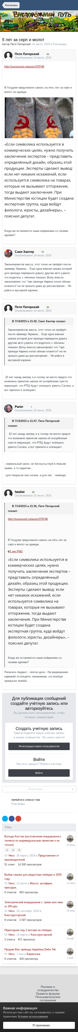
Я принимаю (40, 1025)
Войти (39, 773)
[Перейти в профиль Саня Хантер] (8, 253)
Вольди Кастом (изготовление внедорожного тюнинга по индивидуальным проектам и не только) (32, 840)
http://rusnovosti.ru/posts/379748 (24, 66)
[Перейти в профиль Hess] (70, 838)
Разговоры (59, 44)
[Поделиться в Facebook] (12, 819)
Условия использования (33, 1016)
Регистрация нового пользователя (39, 746)
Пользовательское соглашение (47, 998)
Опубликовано (33, 57)
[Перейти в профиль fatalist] (8, 493)
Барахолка (33, 954)
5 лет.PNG (16, 551)
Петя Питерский (20, 44)
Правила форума (48, 993)
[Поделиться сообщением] (72, 57)
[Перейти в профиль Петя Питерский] (8, 56)
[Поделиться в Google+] (18, 819)
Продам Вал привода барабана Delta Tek (30, 949)
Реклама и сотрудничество (48, 988)
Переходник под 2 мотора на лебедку (28, 930)
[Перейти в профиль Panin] (8, 408)
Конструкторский (15, 915)
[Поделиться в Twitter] (5, 819)
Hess (12, 855)
